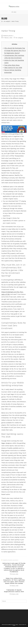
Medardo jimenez (8, 35)
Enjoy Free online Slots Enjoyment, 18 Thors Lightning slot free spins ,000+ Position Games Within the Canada (14, 581)
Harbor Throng (14, 21)
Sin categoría (19, 37)
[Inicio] (1, 21)
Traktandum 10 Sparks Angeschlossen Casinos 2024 (14, 590)
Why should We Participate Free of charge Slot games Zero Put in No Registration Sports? (15, 50)
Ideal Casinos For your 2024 (13, 67)
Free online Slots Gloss (11, 65)
